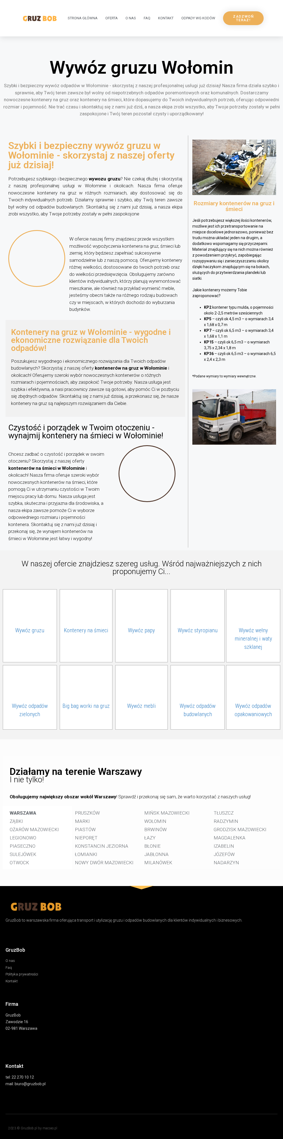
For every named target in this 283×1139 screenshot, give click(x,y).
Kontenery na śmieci (86, 630)
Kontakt (166, 18)
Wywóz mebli (141, 706)
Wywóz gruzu (29, 630)
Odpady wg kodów (198, 18)
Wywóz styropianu (198, 630)
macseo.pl (50, 1128)
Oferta (111, 18)
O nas (130, 18)
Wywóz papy (141, 630)
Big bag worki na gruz (86, 706)
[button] (243, 18)
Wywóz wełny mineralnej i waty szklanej (253, 638)
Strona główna (83, 18)
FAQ (147, 18)
